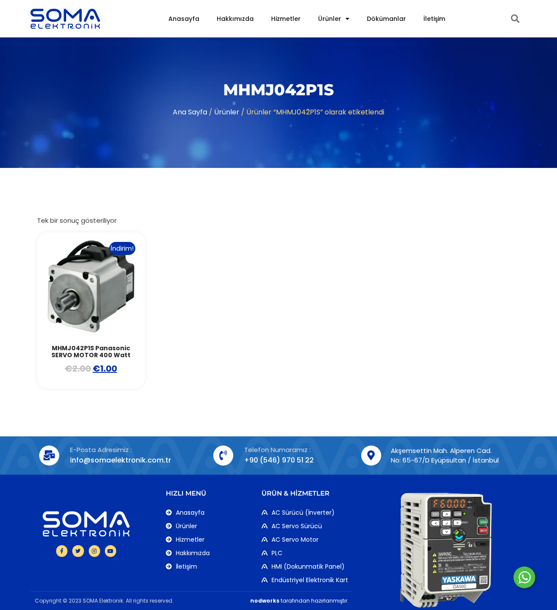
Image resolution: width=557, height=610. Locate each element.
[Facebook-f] (61, 550)
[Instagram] (94, 550)
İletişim (434, 19)
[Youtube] (110, 550)
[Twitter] (78, 550)
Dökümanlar (386, 19)
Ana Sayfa (190, 112)
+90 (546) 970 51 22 (279, 460)
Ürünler (329, 19)
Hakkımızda (235, 19)
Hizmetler (286, 19)
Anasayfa (183, 19)
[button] (515, 19)
